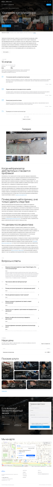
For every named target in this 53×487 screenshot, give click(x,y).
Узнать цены (6, 25)
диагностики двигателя (21, 194)
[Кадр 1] (9, 158)
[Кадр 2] (15, 158)
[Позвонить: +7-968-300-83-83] (45, 2)
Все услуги (24, 473)
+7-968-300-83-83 (5, 424)
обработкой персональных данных (37, 424)
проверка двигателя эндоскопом (13, 218)
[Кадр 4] (26, 158)
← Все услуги (4, 391)
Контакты (24, 477)
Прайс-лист (40, 472)
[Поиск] (48, 2)
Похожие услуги (30, 32)
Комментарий (32, 415)
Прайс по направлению (45, 343)
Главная (3, 8)
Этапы (15, 32)
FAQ (24, 32)
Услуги (6, 8)
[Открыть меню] (50, 2)
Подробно (21, 32)
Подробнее (16, 25)
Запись (34, 32)
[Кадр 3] (20, 158)
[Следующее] (45, 143)
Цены (26, 32)
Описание (12, 32)
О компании (25, 475)
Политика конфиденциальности (43, 473)
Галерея (18, 32)
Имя (30, 405)
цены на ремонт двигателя (17, 250)
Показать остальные (26, 119)
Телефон (31, 410)
